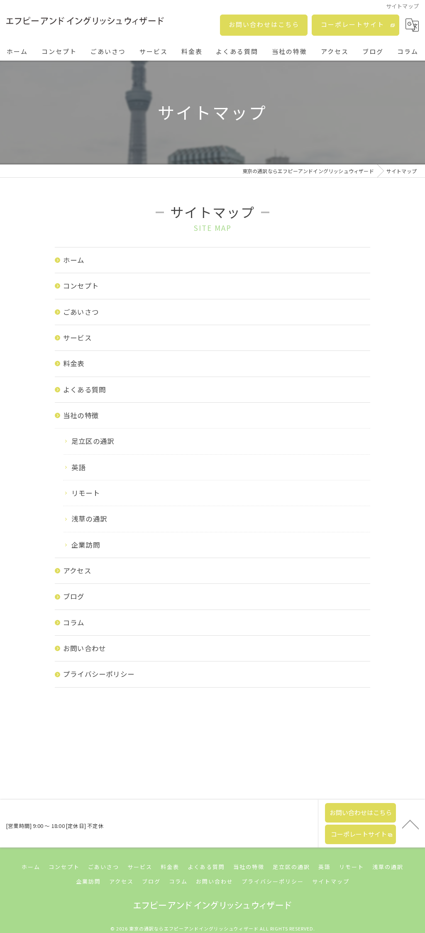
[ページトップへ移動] (410, 823)
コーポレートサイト (352, 24)
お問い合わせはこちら (264, 24)
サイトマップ (330, 881)
